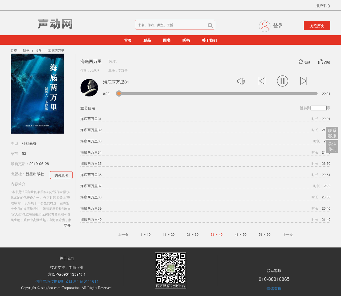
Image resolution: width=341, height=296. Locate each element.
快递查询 (274, 288)
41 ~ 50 (240, 234)
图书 (166, 40)
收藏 (307, 62)
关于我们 (209, 40)
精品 (147, 40)
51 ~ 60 (264, 234)
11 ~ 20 (168, 234)
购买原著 (61, 175)
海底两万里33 (91, 141)
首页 (128, 40)
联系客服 (332, 133)
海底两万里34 (91, 152)
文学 (39, 50)
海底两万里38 (91, 197)
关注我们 (332, 146)
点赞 (327, 62)
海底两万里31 (91, 118)
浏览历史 (317, 25)
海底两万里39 (91, 208)
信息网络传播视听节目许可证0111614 (67, 281)
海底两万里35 (91, 163)
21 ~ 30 (192, 234)
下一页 (288, 234)
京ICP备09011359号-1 (67, 274)
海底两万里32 (91, 129)
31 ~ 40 (216, 234)
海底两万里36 (91, 174)
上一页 (123, 234)
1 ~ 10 (146, 234)
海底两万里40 (91, 219)
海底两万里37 (91, 185)
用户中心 (322, 5)
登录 (278, 25)
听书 (186, 40)
